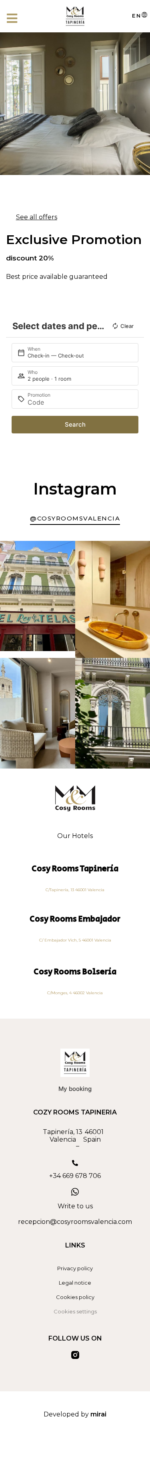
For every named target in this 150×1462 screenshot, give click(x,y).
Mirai (98, 1414)
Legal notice (75, 1282)
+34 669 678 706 (75, 1176)
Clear (127, 326)
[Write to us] (75, 1192)
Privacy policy (75, 1268)
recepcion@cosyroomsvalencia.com (75, 1222)
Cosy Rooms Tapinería (75, 868)
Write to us (75, 1206)
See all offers (36, 217)
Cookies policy (75, 1297)
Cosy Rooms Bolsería (75, 971)
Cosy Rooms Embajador (75, 919)
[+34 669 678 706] (75, 1163)
